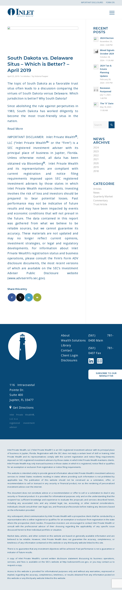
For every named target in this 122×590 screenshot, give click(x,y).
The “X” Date (106, 103)
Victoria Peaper (41, 76)
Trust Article (100, 204)
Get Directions (23, 408)
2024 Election (107, 38)
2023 (96, 151)
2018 (96, 171)
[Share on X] (20, 297)
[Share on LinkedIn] (29, 297)
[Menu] (110, 12)
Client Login (69, 355)
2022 (96, 155)
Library (66, 345)
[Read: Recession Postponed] (96, 89)
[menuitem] (92, 2)
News (96, 192)
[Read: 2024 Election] (96, 39)
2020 (96, 163)
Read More (15, 129)
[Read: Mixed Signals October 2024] (96, 51)
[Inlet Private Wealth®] (24, 12)
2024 (96, 147)
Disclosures (69, 360)
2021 (96, 159)
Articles (26, 76)
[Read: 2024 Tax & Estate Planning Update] (96, 67)
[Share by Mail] (37, 297)
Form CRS (110, 2)
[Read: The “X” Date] (96, 104)
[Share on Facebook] (12, 297)
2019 (96, 167)
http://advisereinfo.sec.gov (75, 561)
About (65, 335)
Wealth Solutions (73, 340)
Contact (66, 350)
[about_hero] (42, 40)
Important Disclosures (92, 2)
